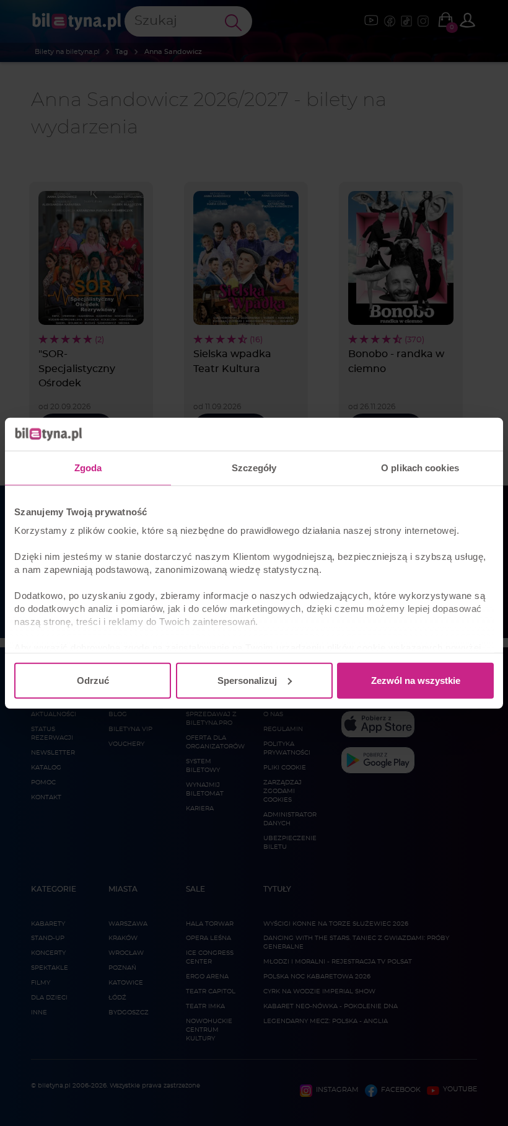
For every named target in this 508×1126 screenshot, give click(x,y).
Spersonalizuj (247, 680)
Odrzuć (93, 680)
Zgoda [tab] (88, 467)
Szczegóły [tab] (254, 467)
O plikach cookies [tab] (420, 467)
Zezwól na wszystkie (415, 680)
